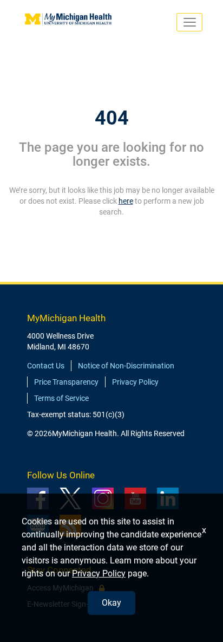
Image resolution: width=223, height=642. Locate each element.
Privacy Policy (135, 382)
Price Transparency (66, 382)
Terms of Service (61, 398)
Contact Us (45, 365)
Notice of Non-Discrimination (126, 365)
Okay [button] (111, 603)
